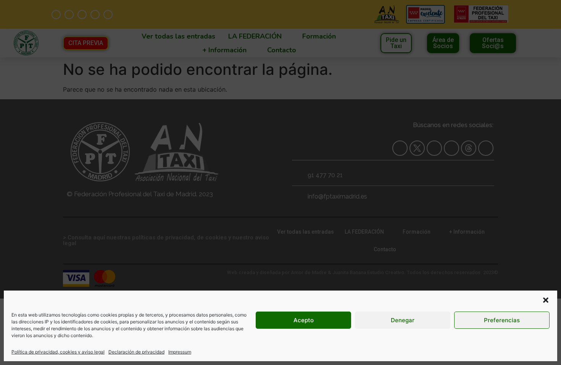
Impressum (179, 352)
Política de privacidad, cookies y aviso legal (58, 352)
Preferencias (502, 320)
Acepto (303, 320)
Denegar (402, 320)
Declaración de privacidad (136, 352)
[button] (546, 300)
